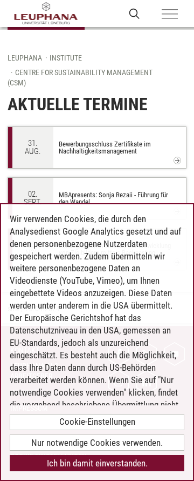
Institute (66, 58)
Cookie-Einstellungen (97, 421)
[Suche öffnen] (134, 13)
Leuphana (25, 58)
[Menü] (170, 14)
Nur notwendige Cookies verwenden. (97, 442)
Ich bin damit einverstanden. (97, 463)
